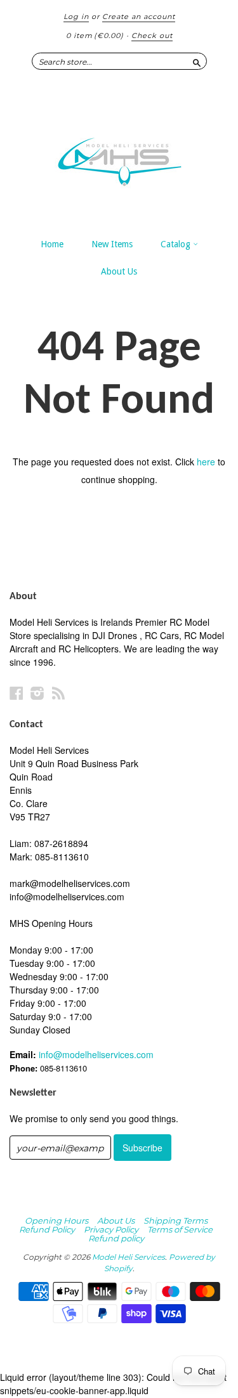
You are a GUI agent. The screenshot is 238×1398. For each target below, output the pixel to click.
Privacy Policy (111, 1229)
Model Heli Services (128, 1257)
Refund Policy (47, 1229)
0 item (95, 35)
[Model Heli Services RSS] (58, 692)
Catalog (177, 244)
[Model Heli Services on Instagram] (37, 692)
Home (52, 244)
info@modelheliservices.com (96, 1054)
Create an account (138, 16)
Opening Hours (56, 1220)
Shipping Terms (175, 1220)
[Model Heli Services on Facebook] (16, 692)
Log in (76, 16)
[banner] (119, 155)
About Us (119, 271)
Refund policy (116, 1238)
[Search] (197, 61)
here (206, 461)
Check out (152, 35)
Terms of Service (180, 1229)
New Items (112, 244)
